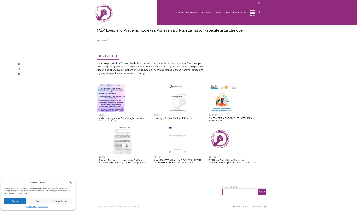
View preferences (61, 201)
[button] (70, 182)
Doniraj (236, 206)
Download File (106, 56)
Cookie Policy (31, 207)
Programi (191, 12)
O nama (180, 12)
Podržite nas (222, 12)
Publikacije (206, 12)
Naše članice (239, 12)
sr (259, 3)
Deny (38, 201)
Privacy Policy (43, 207)
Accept (15, 201)
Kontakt (246, 206)
